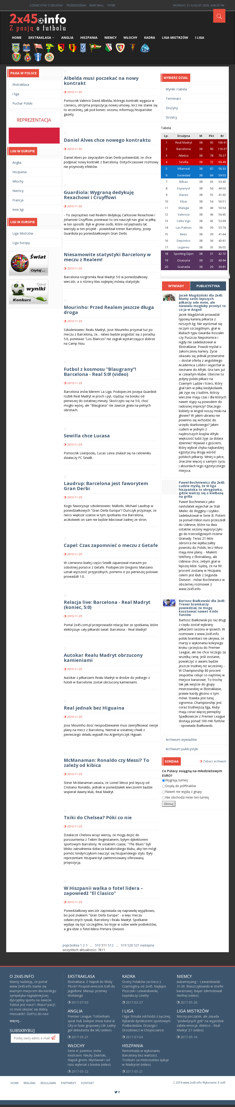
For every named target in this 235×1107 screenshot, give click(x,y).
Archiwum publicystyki (182, 749)
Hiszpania (89, 37)
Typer (111, 5)
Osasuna (183, 260)
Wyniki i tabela (176, 89)
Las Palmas (184, 227)
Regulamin (48, 1083)
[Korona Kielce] (72, 47)
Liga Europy (21, 243)
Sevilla (183, 162)
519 (123, 945)
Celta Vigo (183, 221)
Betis (183, 234)
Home (17, 37)
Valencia (184, 214)
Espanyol (183, 188)
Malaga (184, 208)
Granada (183, 267)
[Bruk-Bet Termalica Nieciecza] (26, 47)
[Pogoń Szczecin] (132, 47)
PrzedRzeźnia (76, 5)
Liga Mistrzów (175, 37)
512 (110, 945)
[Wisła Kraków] (27, 57)
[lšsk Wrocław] (16, 57)
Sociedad (183, 175)
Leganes (184, 247)
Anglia (67, 37)
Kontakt (87, 1083)
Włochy (130, 37)
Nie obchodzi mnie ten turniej (187, 797)
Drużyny (172, 108)
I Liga (199, 37)
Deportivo (183, 241)
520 (130, 945)
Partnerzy (68, 1083)
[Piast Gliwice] (120, 47)
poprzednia (71, 945)
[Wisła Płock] (38, 57)
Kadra (149, 37)
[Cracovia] (38, 47)
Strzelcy (171, 117)
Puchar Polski (22, 103)
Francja (17, 200)
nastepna (147, 945)
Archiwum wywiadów (181, 739)
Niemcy (110, 37)
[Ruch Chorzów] (145, 47)
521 (136, 945)
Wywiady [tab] (176, 286)
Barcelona (183, 149)
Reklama (30, 1083)
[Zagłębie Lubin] (49, 57)
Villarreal (183, 168)
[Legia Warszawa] (109, 47)
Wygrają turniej (176, 780)
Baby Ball (97, 5)
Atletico (184, 155)
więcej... (15, 1020)
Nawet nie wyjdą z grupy (183, 791)
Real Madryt (183, 142)
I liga (15, 94)
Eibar (183, 201)
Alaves (183, 195)
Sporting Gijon (183, 254)
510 (98, 945)
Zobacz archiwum (214, 761)
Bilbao (183, 182)
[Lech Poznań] (83, 47)
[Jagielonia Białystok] (61, 47)
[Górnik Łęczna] (50, 47)
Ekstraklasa (39, 37)
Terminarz (173, 98)
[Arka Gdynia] (16, 47)
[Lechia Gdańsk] (95, 47)
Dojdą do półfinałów (180, 786)
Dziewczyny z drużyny (46, 5)
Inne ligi (18, 209)
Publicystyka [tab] (208, 286)
